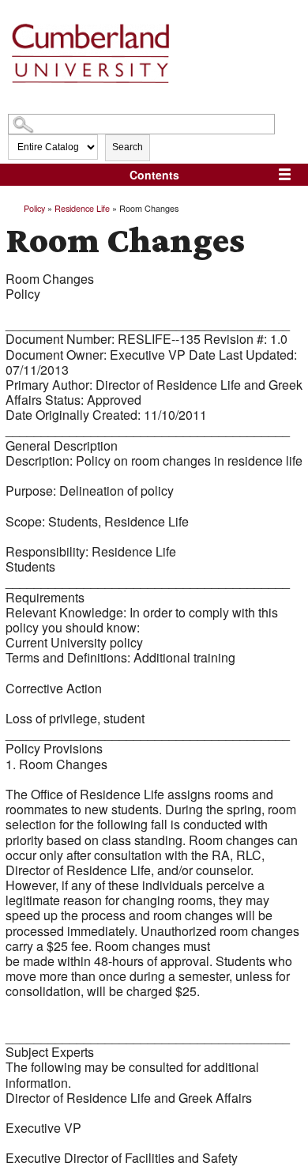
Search (127, 147)
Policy (34, 208)
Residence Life (82, 208)
